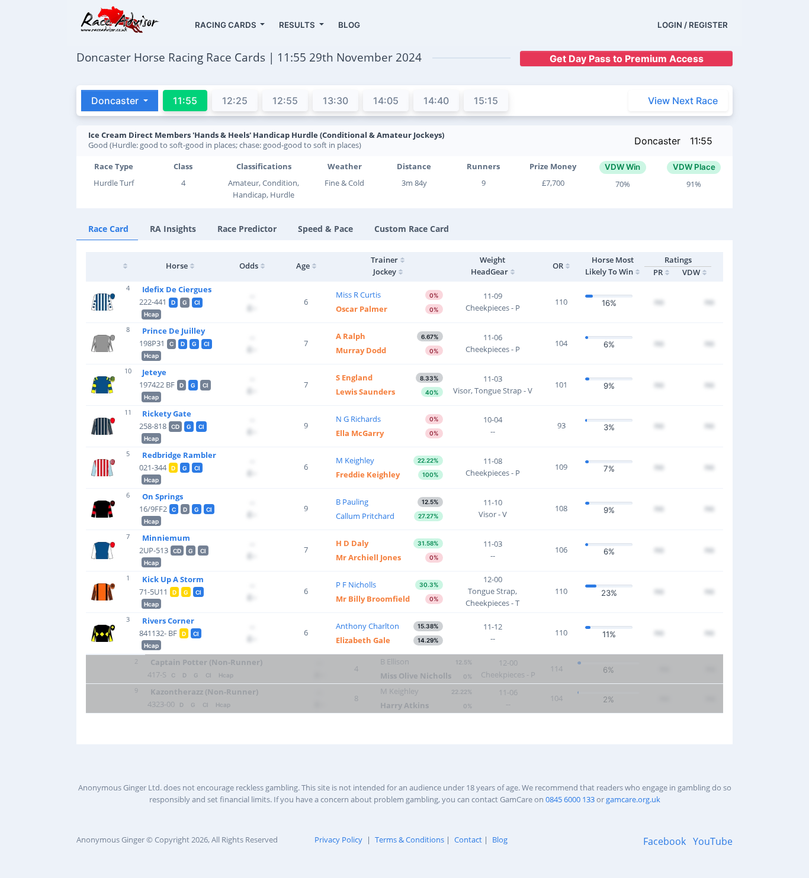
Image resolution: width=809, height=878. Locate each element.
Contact (468, 839)
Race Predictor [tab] (247, 228)
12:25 (235, 100)
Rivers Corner (168, 620)
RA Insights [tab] (173, 228)
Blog (500, 839)
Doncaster (657, 141)
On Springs (162, 496)
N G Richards (358, 419)
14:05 (386, 100)
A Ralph (350, 336)
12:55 (285, 100)
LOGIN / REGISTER (692, 25)
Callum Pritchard (365, 516)
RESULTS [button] (298, 25)
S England (354, 377)
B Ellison (394, 661)
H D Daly (352, 543)
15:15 (486, 100)
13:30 (335, 100)
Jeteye (154, 372)
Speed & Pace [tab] (325, 228)
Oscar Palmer (361, 309)
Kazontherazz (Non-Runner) (204, 691)
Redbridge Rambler (179, 455)
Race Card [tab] (108, 228)
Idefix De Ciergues (176, 289)
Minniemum (166, 537)
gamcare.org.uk (633, 799)
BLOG (349, 25)
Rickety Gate (166, 413)
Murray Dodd (361, 350)
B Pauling (352, 501)
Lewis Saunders (365, 391)
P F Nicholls (356, 584)
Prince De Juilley (173, 330)
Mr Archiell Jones (368, 557)
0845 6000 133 (570, 799)
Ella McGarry (360, 433)
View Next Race (683, 100)
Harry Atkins (404, 705)
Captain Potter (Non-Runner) (206, 662)
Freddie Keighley (368, 474)
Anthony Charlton (367, 626)
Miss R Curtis (358, 294)
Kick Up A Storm (173, 579)
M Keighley (355, 460)
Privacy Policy (338, 839)
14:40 (436, 100)
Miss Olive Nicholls (415, 675)
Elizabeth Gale (363, 640)
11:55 (701, 141)
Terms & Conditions (409, 839)
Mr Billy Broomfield (373, 598)
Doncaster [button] (116, 100)
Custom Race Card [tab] (411, 228)
